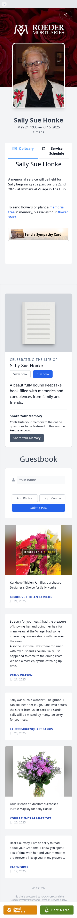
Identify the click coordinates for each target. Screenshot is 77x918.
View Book (20, 374)
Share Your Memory (26, 438)
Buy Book (43, 374)
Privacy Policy (27, 900)
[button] (38, 550)
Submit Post (38, 508)
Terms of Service (49, 900)
